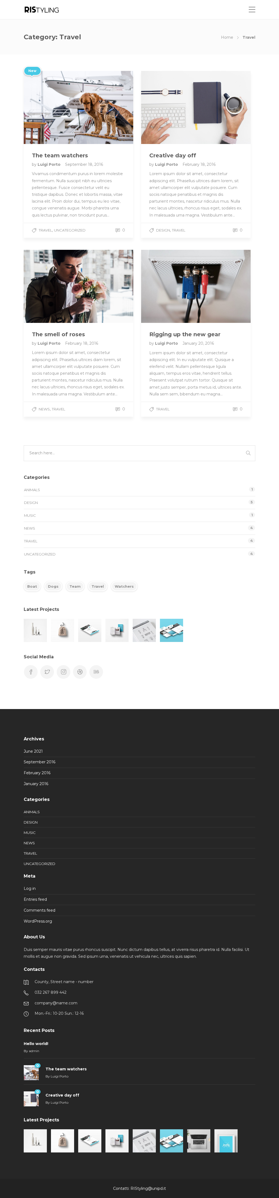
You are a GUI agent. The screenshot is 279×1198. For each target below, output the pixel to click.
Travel (45, 230)
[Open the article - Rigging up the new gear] (168, 286)
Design (163, 230)
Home (227, 37)
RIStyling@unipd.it (148, 1188)
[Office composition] (198, 1140)
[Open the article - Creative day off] (168, 107)
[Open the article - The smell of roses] (51, 286)
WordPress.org (38, 921)
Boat (32, 586)
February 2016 (37, 772)
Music (30, 515)
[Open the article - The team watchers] (51, 107)
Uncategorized (70, 230)
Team (75, 586)
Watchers (124, 586)
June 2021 (33, 751)
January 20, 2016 (198, 343)
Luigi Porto (50, 164)
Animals (32, 490)
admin (34, 1051)
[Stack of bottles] (35, 630)
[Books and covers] (117, 630)
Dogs (53, 586)
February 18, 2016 (199, 164)
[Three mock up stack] (171, 630)
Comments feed (39, 910)
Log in (30, 888)
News (44, 409)
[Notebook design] (144, 630)
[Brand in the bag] (62, 630)
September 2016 (39, 761)
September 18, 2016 (84, 164)
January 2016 (36, 783)
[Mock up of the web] (89, 630)
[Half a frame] (226, 1140)
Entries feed (35, 899)
